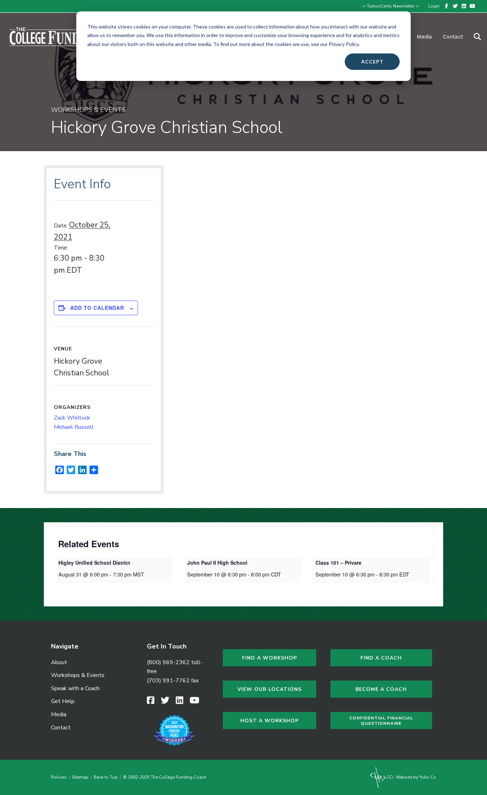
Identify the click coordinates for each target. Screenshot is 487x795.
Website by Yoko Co (415, 777)
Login (434, 6)
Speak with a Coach (75, 688)
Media (58, 714)
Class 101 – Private (339, 562)
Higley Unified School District (94, 562)
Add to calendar (97, 307)
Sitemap (80, 777)
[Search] (472, 37)
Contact (453, 37)
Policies (60, 777)
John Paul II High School (217, 562)
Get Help (63, 701)
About (59, 662)
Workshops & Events (77, 675)
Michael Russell (74, 427)
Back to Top (106, 777)
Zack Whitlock (72, 418)
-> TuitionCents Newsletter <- (390, 6)
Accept (372, 61)
